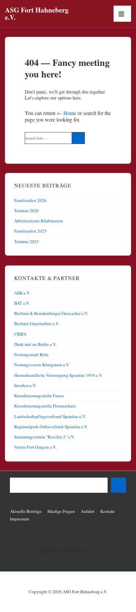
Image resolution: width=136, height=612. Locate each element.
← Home (66, 112)
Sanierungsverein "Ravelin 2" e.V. (44, 437)
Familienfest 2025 (30, 231)
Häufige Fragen (61, 511)
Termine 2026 (26, 210)
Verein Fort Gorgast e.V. (35, 447)
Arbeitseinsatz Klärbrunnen (38, 221)
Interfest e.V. (25, 385)
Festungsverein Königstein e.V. (42, 365)
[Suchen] (118, 485)
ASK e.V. (22, 293)
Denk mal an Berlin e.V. (35, 344)
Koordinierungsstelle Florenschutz (45, 406)
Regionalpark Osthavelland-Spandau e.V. (51, 427)
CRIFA (20, 334)
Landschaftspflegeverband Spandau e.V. (50, 416)
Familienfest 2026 (30, 200)
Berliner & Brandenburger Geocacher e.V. (51, 313)
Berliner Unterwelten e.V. (36, 323)
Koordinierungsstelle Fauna (39, 396)
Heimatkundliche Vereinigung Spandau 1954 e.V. (58, 375)
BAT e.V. (22, 303)
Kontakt (107, 511)
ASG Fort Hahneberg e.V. (37, 13)
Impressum (19, 519)
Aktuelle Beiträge (26, 511)
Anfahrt (87, 511)
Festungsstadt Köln (31, 354)
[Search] (78, 138)
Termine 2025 (26, 241)
